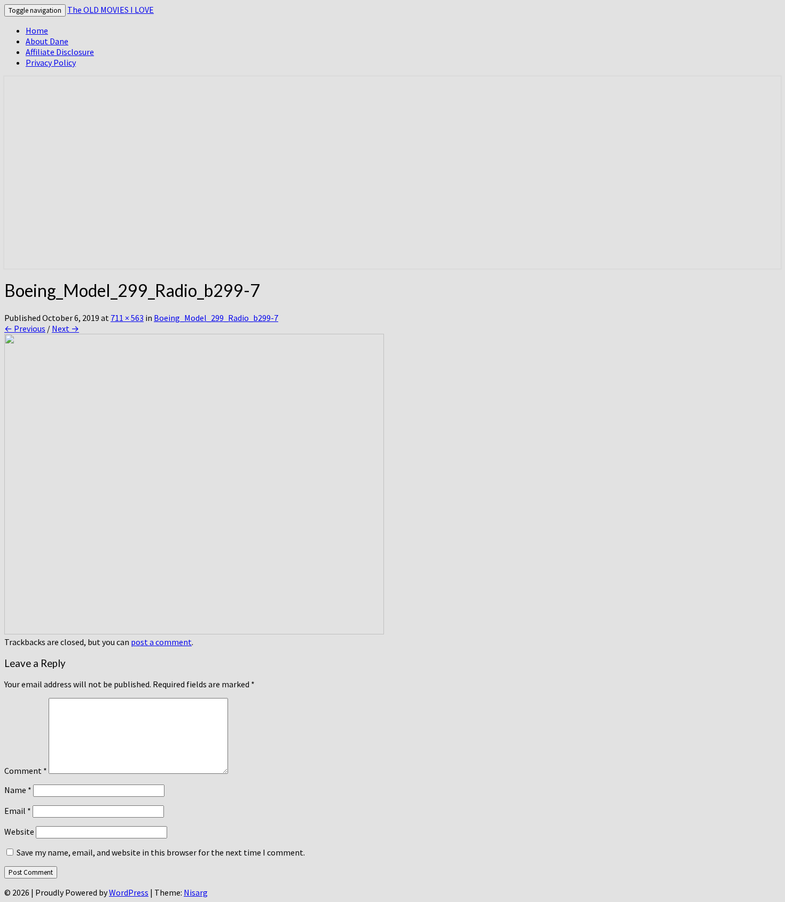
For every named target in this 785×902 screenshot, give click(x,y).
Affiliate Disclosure (60, 51)
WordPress (128, 892)
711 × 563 (127, 317)
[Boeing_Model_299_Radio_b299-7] (194, 631)
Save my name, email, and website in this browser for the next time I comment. (161, 852)
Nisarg (196, 892)
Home (37, 30)
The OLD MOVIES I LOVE (110, 9)
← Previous (24, 328)
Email (17, 810)
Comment (25, 770)
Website (19, 831)
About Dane (47, 41)
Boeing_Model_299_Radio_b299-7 (216, 317)
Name (18, 790)
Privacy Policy (51, 62)
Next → (65, 328)
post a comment (161, 642)
